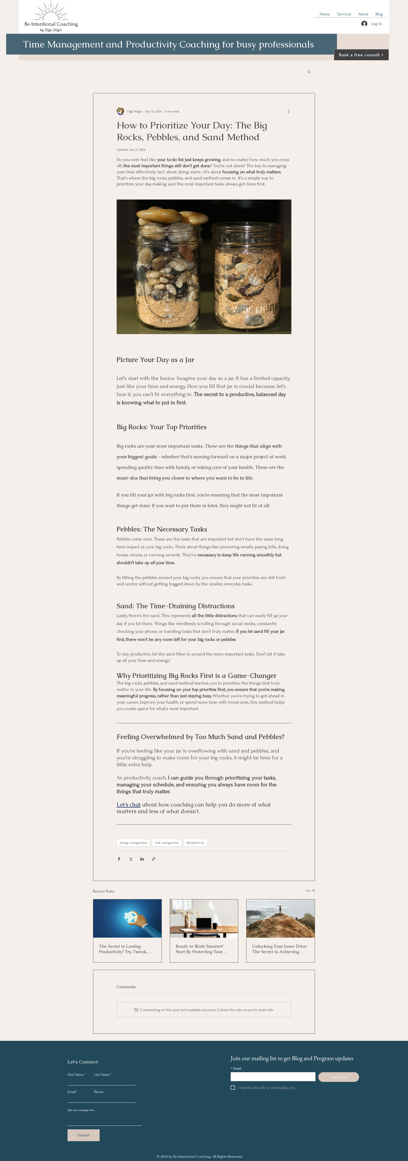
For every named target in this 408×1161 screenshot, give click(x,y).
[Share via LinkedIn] (142, 859)
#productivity (195, 842)
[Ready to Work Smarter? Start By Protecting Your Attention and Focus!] (204, 918)
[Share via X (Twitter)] (130, 859)
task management (166, 842)
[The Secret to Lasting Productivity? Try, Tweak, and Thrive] (127, 918)
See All (310, 890)
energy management (133, 842)
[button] (309, 71)
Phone (99, 1092)
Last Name (102, 1074)
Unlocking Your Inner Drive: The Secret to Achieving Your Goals (279, 949)
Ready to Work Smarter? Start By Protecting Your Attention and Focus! (200, 949)
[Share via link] (153, 859)
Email (72, 1092)
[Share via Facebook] (119, 859)
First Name (76, 1074)
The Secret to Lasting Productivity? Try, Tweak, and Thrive (123, 949)
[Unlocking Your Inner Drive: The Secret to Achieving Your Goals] (280, 918)
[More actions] (288, 111)
